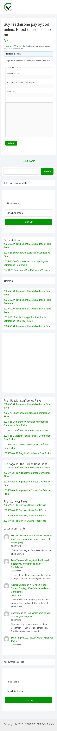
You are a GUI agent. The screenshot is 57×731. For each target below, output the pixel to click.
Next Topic (29, 161)
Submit (11, 143)
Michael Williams (19, 535)
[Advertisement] (28, 363)
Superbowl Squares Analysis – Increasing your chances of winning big (31, 539)
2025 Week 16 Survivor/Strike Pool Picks (25, 515)
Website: (10, 92)
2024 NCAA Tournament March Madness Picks (27, 326)
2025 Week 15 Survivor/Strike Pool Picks (25, 520)
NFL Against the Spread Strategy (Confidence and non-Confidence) (30, 564)
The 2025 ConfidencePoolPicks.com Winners (27, 270)
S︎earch (47, 171)
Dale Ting (16, 560)
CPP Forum (16, 46)
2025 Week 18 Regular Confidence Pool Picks (27, 453)
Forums (8, 46)
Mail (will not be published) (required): (22, 83)
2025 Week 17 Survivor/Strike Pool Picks (25, 510)
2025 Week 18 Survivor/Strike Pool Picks (25, 505)
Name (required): (14, 73)
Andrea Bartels (18, 584)
